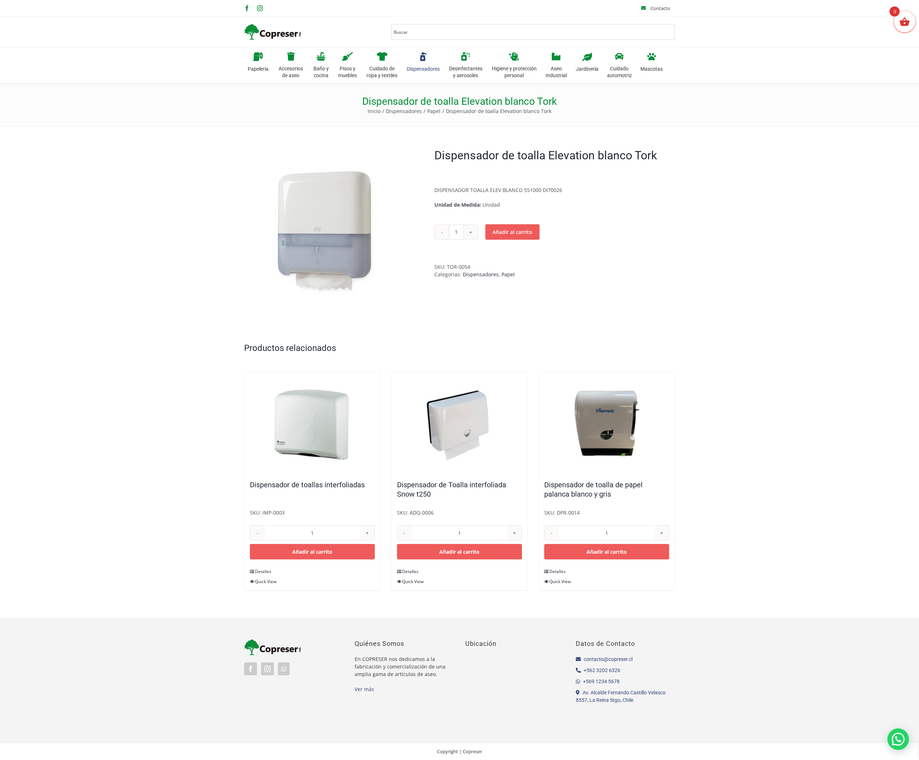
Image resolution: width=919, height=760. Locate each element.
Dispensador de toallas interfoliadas (307, 484)
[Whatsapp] (284, 668)
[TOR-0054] (334, 230)
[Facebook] (250, 668)
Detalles (263, 571)
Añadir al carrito (512, 232)
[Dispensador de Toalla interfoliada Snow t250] (459, 422)
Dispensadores (481, 274)
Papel (508, 274)
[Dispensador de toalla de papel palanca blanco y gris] (607, 422)
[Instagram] (267, 668)
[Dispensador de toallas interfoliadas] (312, 422)
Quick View (265, 581)
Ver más (364, 689)
